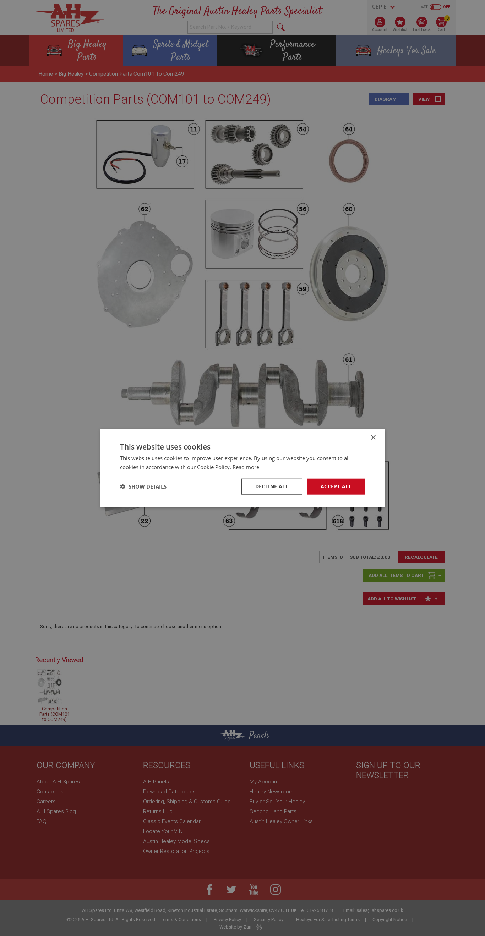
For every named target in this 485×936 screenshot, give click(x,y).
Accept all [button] (336, 486)
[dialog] (242, 468)
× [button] (373, 437)
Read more (246, 466)
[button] (143, 486)
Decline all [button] (271, 486)
